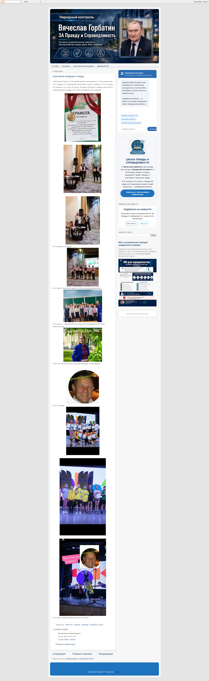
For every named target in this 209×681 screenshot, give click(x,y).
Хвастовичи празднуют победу (68, 76)
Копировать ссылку (96, 625)
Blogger (117, 672)
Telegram (77, 625)
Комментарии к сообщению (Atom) (80, 659)
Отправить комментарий (65, 644)
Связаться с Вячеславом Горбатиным (137, 193)
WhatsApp (85, 625)
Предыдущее (105, 654)
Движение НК (102, 66)
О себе (55, 66)
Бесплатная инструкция (84, 66)
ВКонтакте (69, 625)
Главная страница (82, 654)
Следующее (59, 654)
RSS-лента (131, 223)
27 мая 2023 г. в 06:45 (66, 639)
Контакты (66, 66)
